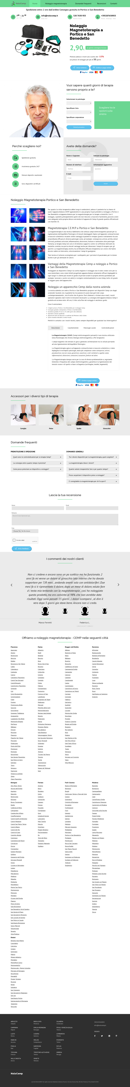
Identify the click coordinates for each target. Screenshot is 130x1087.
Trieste (58, 1030)
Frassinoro (95, 827)
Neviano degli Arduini (44, 713)
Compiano (41, 678)
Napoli (13, 1030)
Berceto (40, 658)
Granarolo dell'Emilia (17, 857)
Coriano (13, 949)
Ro (39, 835)
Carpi (93, 797)
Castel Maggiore (16, 821)
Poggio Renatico (43, 830)
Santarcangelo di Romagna (19, 1001)
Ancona (13, 1042)
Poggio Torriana (16, 979)
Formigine (95, 824)
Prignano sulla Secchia (99, 874)
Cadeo (13, 667)
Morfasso (14, 724)
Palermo (59, 1048)
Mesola (40, 824)
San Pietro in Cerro (17, 760)
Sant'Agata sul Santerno (99, 694)
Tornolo (40, 757)
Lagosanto (41, 819)
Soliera (94, 904)
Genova (36, 1036)
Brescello (68, 664)
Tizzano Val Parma (44, 754)
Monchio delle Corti (44, 708)
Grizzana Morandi (16, 860)
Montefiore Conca (16, 963)
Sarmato (13, 763)
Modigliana (68, 830)
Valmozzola (42, 765)
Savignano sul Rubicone (72, 857)
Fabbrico (67, 699)
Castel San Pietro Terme (18, 824)
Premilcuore (69, 841)
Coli (12, 691)
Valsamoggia (15, 928)
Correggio (68, 697)
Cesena (67, 797)
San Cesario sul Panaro (99, 882)
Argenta (40, 786)
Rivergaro (14, 752)
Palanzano (41, 719)
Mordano (13, 896)
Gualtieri (67, 705)
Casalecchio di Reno (17, 813)
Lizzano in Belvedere (17, 865)
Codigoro (40, 797)
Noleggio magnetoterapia (56, 3)
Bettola (13, 658)
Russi (93, 691)
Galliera (13, 854)
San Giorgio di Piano (17, 912)
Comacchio (41, 799)
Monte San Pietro (16, 887)
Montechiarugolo (43, 710)
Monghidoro (14, 885)
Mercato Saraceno (71, 827)
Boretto (67, 661)
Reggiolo (68, 727)
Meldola (67, 824)
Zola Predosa (15, 934)
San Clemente (15, 990)
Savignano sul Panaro (99, 896)
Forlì (66, 810)
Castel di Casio (15, 832)
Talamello (14, 1004)
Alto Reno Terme (16, 786)
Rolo (66, 732)
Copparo (40, 802)
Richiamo (14, 513)
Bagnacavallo (96, 653)
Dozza (13, 846)
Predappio (68, 838)
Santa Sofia (68, 852)
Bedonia (40, 656)
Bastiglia (95, 786)
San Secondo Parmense (45, 738)
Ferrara (40, 805)
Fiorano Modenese (98, 819)
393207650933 (99, 1022)
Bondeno (41, 791)
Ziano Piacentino (16, 779)
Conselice (95, 669)
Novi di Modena (97, 860)
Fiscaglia (40, 808)
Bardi (39, 653)
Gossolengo (14, 710)
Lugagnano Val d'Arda (17, 719)
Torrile (40, 760)
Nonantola (95, 857)
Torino (58, 1042)
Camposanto (96, 794)
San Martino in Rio (71, 738)
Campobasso (38, 1042)
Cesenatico (68, 799)
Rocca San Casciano (71, 843)
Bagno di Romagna (71, 786)
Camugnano (14, 810)
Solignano (41, 743)
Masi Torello (42, 821)
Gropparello (14, 716)
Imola (13, 863)
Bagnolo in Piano (70, 653)
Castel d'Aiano (15, 827)
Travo (12, 765)
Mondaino (14, 960)
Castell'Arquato (16, 683)
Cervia (94, 667)
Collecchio (41, 672)
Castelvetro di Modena (99, 805)
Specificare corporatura (75, 117)
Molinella (14, 882)
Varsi (39, 771)
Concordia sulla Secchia (99, 810)
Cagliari (36, 1048)
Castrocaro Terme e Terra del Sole (76, 794)
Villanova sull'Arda (16, 774)
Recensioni (101, 3)
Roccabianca (42, 730)
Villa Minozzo (69, 763)
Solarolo (95, 697)
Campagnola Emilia (71, 669)
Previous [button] (11, 585)
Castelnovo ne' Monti (72, 691)
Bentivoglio (14, 797)
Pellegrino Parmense (44, 724)
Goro (39, 813)
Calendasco (14, 669)
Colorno (40, 675)
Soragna (40, 746)
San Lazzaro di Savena (18, 918)
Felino (40, 683)
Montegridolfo (15, 965)
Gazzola (13, 708)
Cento (40, 794)
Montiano (68, 832)
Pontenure (14, 749)
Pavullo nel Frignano (98, 865)
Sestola (94, 901)
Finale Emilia (96, 816)
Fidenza (40, 686)
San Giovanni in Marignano (19, 993)
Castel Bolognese (98, 664)
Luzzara (67, 710)
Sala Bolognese (16, 906)
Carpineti (68, 678)
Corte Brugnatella (16, 694)
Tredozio (68, 863)
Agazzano (14, 650)
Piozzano (14, 741)
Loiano (13, 868)
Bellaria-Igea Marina (17, 941)
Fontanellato (42, 688)
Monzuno (14, 893)
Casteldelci (14, 943)
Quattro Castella (70, 721)
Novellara (68, 716)
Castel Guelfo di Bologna (19, 819)
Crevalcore (14, 843)
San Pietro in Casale (17, 920)
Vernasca (13, 768)
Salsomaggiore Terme (45, 735)
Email (67, 505)
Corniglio (40, 680)
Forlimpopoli (69, 808)
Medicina (13, 876)
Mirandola (95, 843)
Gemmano (14, 952)
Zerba (12, 776)
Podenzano (14, 743)
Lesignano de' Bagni (44, 699)
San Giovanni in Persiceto (19, 915)
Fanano (94, 813)
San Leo (13, 995)
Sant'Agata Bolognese (18, 923)
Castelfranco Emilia (98, 799)
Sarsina (67, 854)
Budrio (13, 805)
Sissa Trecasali (42, 741)
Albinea (67, 650)
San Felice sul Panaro (99, 885)
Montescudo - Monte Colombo (20, 968)
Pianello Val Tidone (17, 738)
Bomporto (95, 788)
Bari (12, 1048)
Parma (40, 721)
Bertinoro (68, 788)
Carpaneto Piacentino (18, 678)
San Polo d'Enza (70, 741)
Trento (36, 1054)
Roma (12, 1036)
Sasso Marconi (15, 926)
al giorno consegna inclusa (96, 48)
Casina (67, 683)
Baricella (13, 794)
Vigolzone (14, 771)
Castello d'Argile (16, 835)
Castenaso (14, 838)
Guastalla (68, 708)
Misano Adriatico (16, 957)
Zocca (94, 912)
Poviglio (67, 719)
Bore (39, 661)
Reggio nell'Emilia (70, 724)
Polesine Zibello (43, 727)
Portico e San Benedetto (73, 835)
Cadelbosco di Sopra (71, 667)
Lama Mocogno (97, 832)
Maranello (95, 835)
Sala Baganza (42, 732)
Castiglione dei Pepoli (17, 841)
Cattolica (14, 946)
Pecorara (13, 732)
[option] (65, 588)
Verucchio (14, 1007)
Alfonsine (95, 650)
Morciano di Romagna (17, 971)
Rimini (13, 985)
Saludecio (14, 987)
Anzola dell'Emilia (16, 788)
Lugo (93, 680)
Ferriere (13, 702)
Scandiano (68, 746)
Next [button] (118, 584)
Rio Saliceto (69, 730)
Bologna (13, 799)
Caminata (14, 672)
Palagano (95, 863)
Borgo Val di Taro (43, 664)
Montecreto (96, 849)
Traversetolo (42, 763)
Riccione (13, 982)
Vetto (67, 754)
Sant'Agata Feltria (16, 998)
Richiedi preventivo (78, 127)
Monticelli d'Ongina (17, 721)
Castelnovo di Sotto (71, 688)
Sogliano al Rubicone (71, 860)
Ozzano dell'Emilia (17, 898)
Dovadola (68, 805)
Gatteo (67, 819)
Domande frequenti (83, 3)
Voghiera (40, 846)
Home (34, 3)
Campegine (68, 672)
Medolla (94, 841)
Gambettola (69, 816)
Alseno (13, 653)
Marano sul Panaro (98, 838)
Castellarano (69, 686)
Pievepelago (96, 868)
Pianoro (13, 901)
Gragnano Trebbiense (17, 713)
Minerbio (13, 879)
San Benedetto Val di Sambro (20, 909)
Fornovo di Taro (43, 694)
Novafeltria (14, 974)
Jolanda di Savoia (43, 816)
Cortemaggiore (15, 697)
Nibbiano (13, 727)
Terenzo (40, 752)
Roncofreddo (69, 846)
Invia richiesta (81, 68)
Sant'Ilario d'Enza (70, 743)
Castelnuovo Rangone (99, 802)
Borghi (67, 791)
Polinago (95, 871)
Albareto (40, 650)
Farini (12, 699)
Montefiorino (96, 852)
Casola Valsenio (97, 661)
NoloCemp (17, 1073)
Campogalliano (97, 791)
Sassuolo (95, 893)
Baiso (67, 656)
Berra (39, 788)
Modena (94, 846)
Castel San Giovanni (17, 680)
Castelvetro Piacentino (18, 686)
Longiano (68, 821)
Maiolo (13, 954)
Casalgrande (69, 680)
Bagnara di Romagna (98, 656)
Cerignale (14, 688)
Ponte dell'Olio (15, 746)
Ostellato (41, 827)
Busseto (40, 667)
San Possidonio (97, 887)
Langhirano (41, 697)
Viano (67, 760)
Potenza (36, 1024)
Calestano (41, 669)
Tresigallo (41, 841)
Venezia (36, 1061)
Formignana (41, 810)
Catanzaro (59, 1024)
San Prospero (96, 890)
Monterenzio (15, 890)
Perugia (58, 1054)
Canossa (67, 675)
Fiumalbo (95, 821)
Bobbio (13, 661)
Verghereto (68, 865)
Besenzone (14, 656)
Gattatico (68, 702)
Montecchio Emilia (71, 713)
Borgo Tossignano (16, 802)
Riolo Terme (96, 688)
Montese (95, 854)
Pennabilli (14, 976)
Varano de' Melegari (44, 768)
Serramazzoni (96, 898)
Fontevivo (41, 691)
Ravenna (95, 686)
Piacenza (13, 735)
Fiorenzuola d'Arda (16, 705)
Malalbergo (14, 871)
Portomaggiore (42, 832)
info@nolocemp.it (100, 1025)
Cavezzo (95, 808)
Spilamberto (96, 906)
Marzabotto (15, 874)
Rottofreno (14, 754)
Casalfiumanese (16, 816)
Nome (13, 505)
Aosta (13, 1061)
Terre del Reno (42, 838)
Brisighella (95, 658)
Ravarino (95, 876)
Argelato (13, 791)
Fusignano (95, 678)
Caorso (13, 675)
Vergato (13, 931)
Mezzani (40, 705)
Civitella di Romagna (71, 802)
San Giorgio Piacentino (18, 757)
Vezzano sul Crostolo (72, 757)
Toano (67, 749)
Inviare (106, 183)
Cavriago (68, 694)
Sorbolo (40, 749)
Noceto (40, 716)
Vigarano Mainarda (44, 843)
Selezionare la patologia (75, 99)
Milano (58, 1036)
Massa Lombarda (97, 683)
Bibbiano (67, 658)
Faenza (94, 675)
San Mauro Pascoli (71, 849)
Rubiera (67, 735)
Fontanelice (14, 849)
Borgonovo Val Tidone (18, 664)
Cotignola (95, 672)
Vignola (94, 909)
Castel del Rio (15, 830)
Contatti (113, 3)
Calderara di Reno (16, 808)
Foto (13, 528)
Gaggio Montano (16, 852)
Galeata (67, 813)
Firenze (13, 1054)
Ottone (13, 730)
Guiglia (94, 830)
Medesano (41, 702)
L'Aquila (13, 1024)
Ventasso (68, 752)
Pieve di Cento (15, 904)
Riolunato (95, 879)
